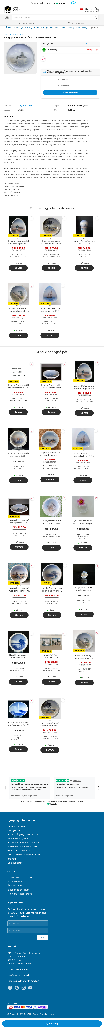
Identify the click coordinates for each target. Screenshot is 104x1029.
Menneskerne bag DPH (20, 878)
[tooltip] (18, 243)
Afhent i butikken (16, 826)
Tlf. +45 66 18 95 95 (17, 969)
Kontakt (12, 946)
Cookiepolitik (14, 863)
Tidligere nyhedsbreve (19, 894)
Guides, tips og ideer (18, 851)
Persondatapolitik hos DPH (22, 847)
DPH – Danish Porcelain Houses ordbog (24, 857)
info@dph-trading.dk (18, 975)
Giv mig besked (71, 92)
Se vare (18, 268)
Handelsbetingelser (18, 839)
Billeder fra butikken (18, 890)
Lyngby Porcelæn (25, 106)
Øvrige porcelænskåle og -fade (6, 27)
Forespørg (53, 1024)
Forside (11, 28)
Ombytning (13, 830)
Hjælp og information (21, 820)
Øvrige (85, 28)
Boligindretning (24, 28)
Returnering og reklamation (22, 834)
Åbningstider (14, 886)
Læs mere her (33, 913)
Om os (11, 871)
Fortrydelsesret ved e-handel (23, 843)
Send (42, 937)
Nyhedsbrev (15, 902)
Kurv (97, 11)
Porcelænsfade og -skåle (68, 28)
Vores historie (15, 882)
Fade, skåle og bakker (44, 28)
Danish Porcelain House (15, 9)
